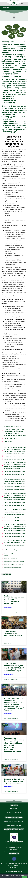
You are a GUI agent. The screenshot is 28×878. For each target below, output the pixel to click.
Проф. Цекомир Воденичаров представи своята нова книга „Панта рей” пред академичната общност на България (14, 667)
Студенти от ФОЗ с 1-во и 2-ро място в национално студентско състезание (14, 781)
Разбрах (25, 876)
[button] (14, 17)
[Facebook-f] (14, 859)
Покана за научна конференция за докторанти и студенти (13, 633)
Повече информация (16, 876)
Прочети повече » (8, 607)
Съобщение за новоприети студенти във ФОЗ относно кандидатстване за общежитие (14, 599)
